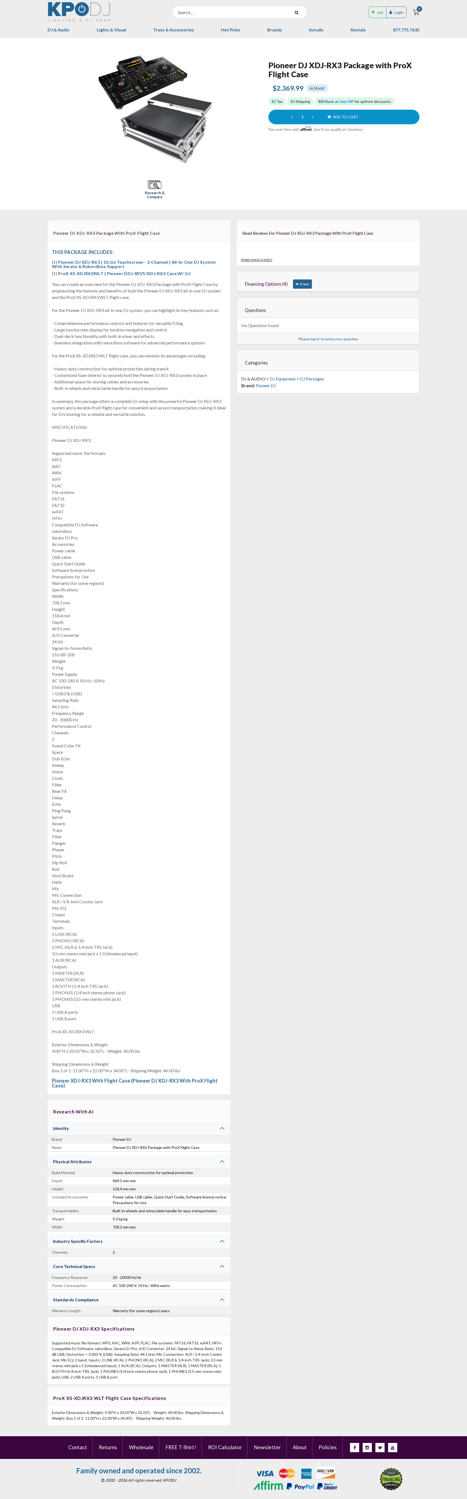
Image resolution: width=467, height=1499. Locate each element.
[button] (154, 189)
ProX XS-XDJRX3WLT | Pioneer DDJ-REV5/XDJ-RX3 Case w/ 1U (124, 273)
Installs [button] (316, 29)
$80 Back (326, 101)
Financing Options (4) (266, 284)
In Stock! (317, 88)
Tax (277, 101)
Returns (108, 1447)
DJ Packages (312, 378)
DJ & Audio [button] (58, 29)
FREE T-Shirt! (180, 1447)
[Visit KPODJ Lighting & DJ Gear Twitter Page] (380, 1447)
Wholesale (141, 1447)
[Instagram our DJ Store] (367, 1447)
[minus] (292, 117)
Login (398, 12)
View (304, 284)
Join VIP (346, 101)
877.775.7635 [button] (406, 29)
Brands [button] (274, 29)
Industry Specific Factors (78, 1241)
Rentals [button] (358, 29)
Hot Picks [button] (230, 29)
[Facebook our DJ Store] (354, 1447)
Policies (328, 1447)
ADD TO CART (345, 117)
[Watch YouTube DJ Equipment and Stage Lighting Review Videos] (392, 1447)
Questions (255, 310)
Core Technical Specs (74, 1266)
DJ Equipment (283, 378)
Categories (256, 363)
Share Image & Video (256, 260)
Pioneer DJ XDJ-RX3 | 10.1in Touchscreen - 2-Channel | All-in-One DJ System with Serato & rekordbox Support (134, 264)
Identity (61, 1128)
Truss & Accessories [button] (173, 29)
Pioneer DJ (266, 385)
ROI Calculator (225, 1447)
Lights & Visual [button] (111, 29)
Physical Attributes (72, 1161)
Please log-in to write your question (328, 339)
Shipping (300, 101)
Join (380, 12)
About (300, 1447)
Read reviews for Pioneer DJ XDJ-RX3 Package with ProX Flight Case (307, 233)
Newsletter (267, 1447)
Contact (77, 1447)
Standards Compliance (76, 1299)
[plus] (312, 117)
